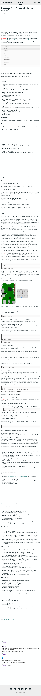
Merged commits (5, 503)
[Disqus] (20, 653)
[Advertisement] (20, 22)
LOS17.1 (12, 619)
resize (28, 231)
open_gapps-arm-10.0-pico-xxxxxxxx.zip (17, 476)
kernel (4, 137)
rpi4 (4, 619)
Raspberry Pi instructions (18, 176)
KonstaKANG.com (7, 2)
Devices (34, 2)
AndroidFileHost (7, 616)
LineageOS (8, 619)
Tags (39, 2)
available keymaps (14, 353)
